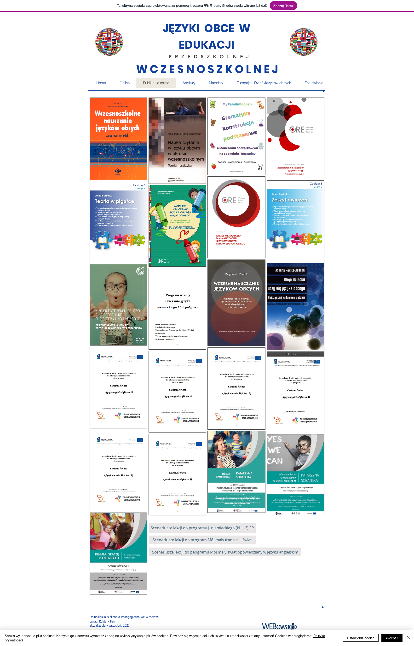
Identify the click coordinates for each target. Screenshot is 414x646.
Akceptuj (391, 637)
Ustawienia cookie (360, 637)
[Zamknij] (408, 638)
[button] (216, 83)
